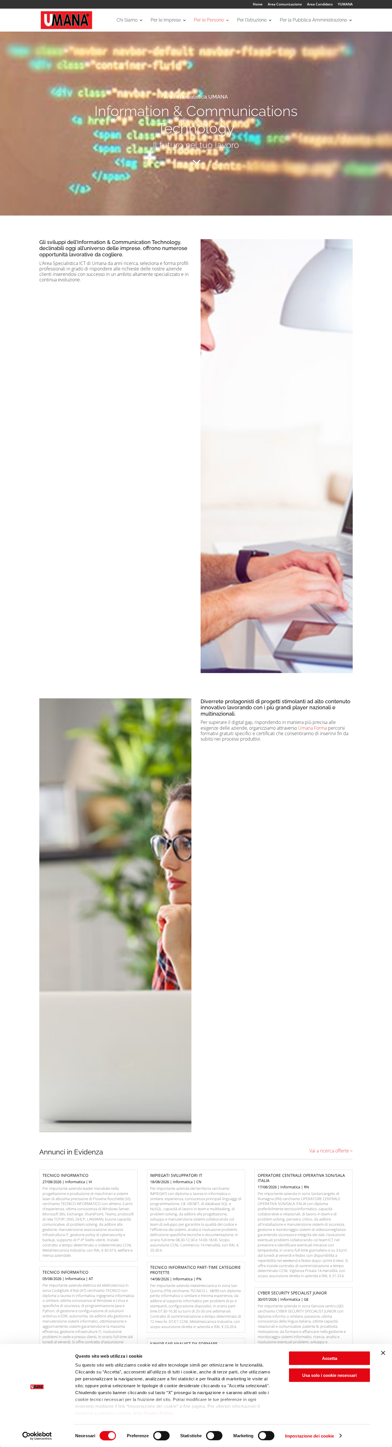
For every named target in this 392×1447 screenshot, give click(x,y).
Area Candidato (320, 5)
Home (258, 5)
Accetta (329, 1358)
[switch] (161, 1435)
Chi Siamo (127, 20)
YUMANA (345, 5)
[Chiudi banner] (383, 1353)
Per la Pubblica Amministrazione (313, 20)
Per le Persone (209, 20)
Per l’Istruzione (252, 20)
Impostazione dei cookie (309, 1435)
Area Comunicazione (285, 5)
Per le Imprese (166, 20)
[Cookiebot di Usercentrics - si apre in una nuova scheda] (37, 1435)
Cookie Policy (158, 1413)
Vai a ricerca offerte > (331, 1151)
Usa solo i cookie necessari (329, 1375)
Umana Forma (313, 728)
